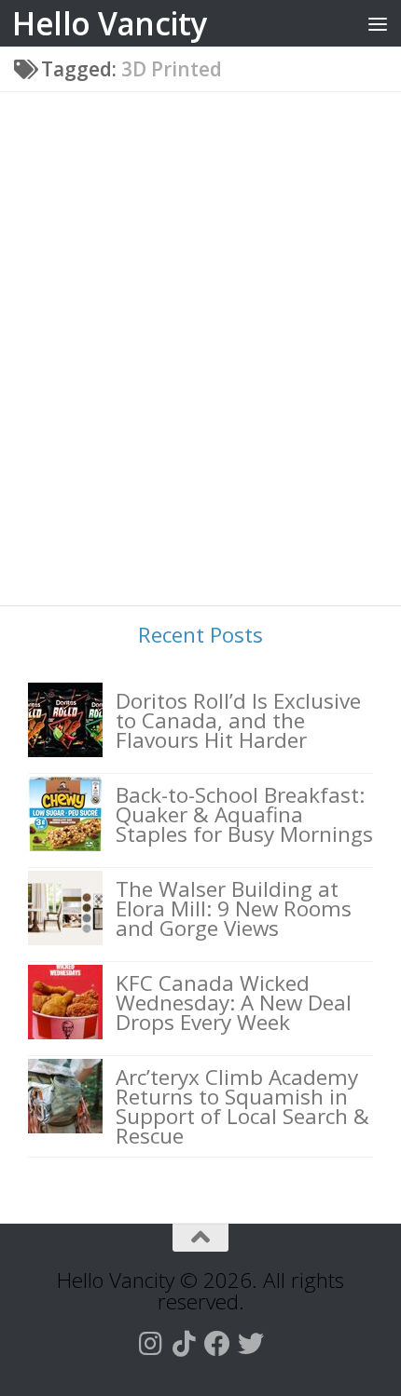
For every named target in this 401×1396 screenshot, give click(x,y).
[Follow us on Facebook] (217, 1344)
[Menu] (377, 23)
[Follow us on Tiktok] (184, 1344)
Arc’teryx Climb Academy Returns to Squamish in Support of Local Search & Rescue (242, 1106)
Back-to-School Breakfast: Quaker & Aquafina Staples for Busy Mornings (244, 814)
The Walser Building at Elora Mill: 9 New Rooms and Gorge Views (234, 908)
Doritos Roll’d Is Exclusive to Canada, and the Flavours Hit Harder (238, 720)
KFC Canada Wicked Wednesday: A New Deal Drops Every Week (234, 1003)
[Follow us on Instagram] (150, 1344)
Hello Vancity (109, 23)
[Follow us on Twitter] (251, 1344)
